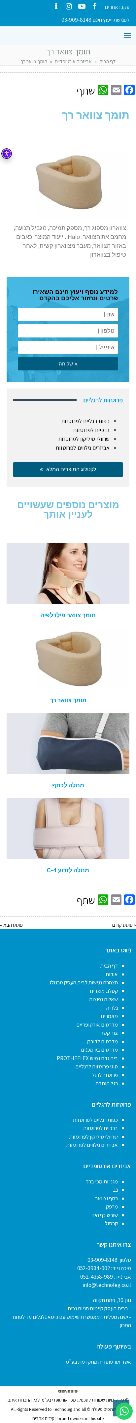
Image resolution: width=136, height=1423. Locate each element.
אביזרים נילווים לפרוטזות (82, 447)
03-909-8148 (102, 1259)
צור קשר (109, 1032)
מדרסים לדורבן (102, 1041)
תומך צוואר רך (68, 700)
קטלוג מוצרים (104, 991)
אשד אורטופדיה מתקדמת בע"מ (98, 1361)
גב (115, 1189)
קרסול (111, 1223)
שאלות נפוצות (103, 999)
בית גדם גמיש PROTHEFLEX (87, 1058)
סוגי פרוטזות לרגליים (96, 1066)
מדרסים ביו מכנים (99, 1049)
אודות (112, 974)
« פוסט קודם (124, 924)
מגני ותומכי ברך (102, 1181)
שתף (86, 90)
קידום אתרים (43, 1418)
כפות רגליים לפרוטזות (85, 421)
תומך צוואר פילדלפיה (68, 615)
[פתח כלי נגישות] (6, 153)
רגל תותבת (106, 1083)
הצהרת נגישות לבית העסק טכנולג (83, 982)
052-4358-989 (96, 1276)
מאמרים (109, 1016)
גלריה (112, 1007)
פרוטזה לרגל (105, 1075)
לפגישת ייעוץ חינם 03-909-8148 (95, 19)
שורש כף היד (105, 1215)
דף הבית (107, 61)
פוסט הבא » (11, 924)
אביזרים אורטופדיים (73, 61)
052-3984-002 (93, 1268)
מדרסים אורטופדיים (97, 1024)
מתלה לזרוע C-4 (68, 870)
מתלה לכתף (68, 785)
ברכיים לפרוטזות (91, 430)
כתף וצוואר (106, 1198)
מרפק (112, 1206)
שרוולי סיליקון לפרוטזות (84, 439)
